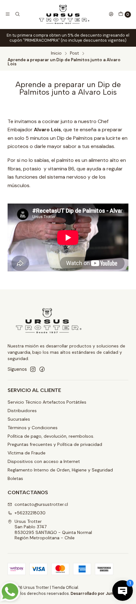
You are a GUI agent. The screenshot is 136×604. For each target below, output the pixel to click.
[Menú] (7, 14)
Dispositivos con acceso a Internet (44, 461)
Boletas (15, 478)
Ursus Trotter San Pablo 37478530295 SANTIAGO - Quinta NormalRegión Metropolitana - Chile (53, 529)
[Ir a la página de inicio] (64, 14)
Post (74, 53)
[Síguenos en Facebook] (42, 369)
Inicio (56, 53)
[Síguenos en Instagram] (33, 369)
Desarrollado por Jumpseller (99, 593)
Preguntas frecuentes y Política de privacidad (55, 444)
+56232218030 (30, 513)
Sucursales (19, 419)
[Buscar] (17, 14)
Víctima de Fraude (27, 453)
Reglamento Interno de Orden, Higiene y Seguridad (60, 470)
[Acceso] (111, 14)
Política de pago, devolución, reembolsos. (51, 436)
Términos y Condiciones (33, 427)
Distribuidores (22, 410)
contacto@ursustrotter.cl (41, 504)
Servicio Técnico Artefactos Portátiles (47, 402)
